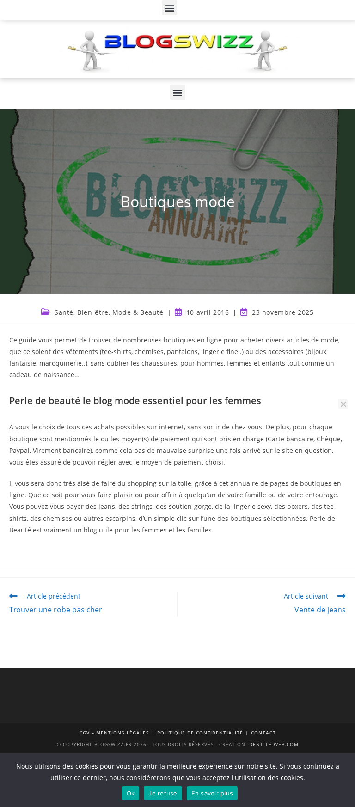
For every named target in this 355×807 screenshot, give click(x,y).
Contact (263, 732)
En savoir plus (212, 793)
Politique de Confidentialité (200, 732)
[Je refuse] (343, 404)
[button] (169, 7)
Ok (131, 793)
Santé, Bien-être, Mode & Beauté (109, 312)
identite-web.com (273, 744)
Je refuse (162, 793)
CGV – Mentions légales (114, 732)
